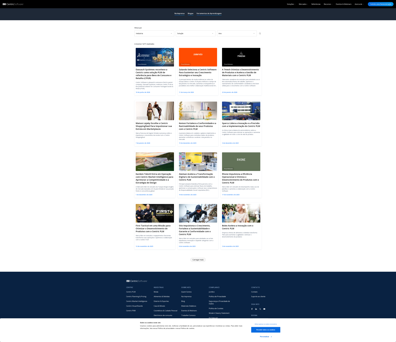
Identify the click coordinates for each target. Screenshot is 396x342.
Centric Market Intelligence (136, 301)
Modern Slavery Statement (219, 313)
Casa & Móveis (159, 306)
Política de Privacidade (217, 296)
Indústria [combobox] (139, 33)
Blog (183, 301)
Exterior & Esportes (161, 301)
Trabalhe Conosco (188, 315)
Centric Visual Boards (134, 306)
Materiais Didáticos (188, 306)
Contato (254, 292)
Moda (156, 292)
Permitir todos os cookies (265, 330)
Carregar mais (198, 260)
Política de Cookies (216, 308)
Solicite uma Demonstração (380, 4)
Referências (316, 4)
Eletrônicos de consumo (163, 315)
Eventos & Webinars (343, 4)
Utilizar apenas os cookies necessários (266, 324)
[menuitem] (138, 291)
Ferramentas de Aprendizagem (209, 13)
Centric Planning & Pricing (136, 296)
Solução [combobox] (180, 33)
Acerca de (358, 4)
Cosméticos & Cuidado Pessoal (165, 310)
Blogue (190, 13)
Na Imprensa (179, 13)
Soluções (290, 4)
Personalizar (264, 336)
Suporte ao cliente (258, 296)
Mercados (302, 4)
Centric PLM (131, 292)
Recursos (327, 4)
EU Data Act (213, 318)
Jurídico (212, 292)
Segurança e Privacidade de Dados (219, 302)
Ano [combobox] (220, 33)
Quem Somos (186, 292)
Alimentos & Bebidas (162, 296)
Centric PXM (131, 310)
